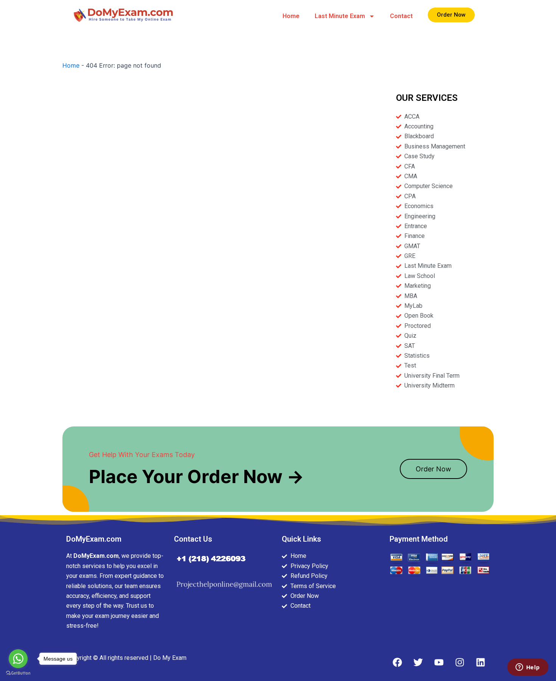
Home (291, 16)
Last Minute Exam (340, 16)
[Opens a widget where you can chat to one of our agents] (527, 667)
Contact (401, 16)
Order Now (433, 469)
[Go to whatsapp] (18, 658)
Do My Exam (169, 657)
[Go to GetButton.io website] (18, 673)
